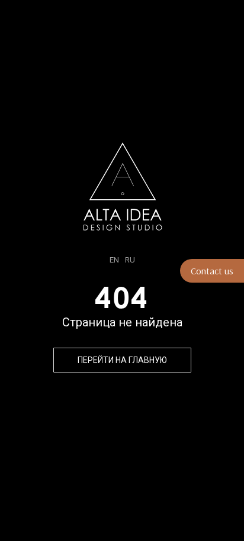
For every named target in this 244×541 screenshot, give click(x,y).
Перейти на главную (122, 360)
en (114, 259)
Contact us (212, 271)
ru (130, 259)
